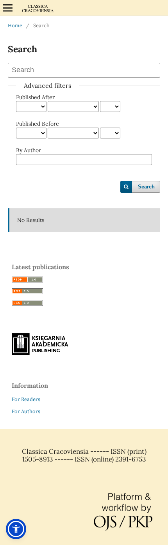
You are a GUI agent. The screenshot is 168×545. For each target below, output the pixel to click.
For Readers (26, 399)
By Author (28, 150)
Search (146, 187)
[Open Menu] (8, 8)
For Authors (26, 411)
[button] (16, 529)
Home (15, 25)
